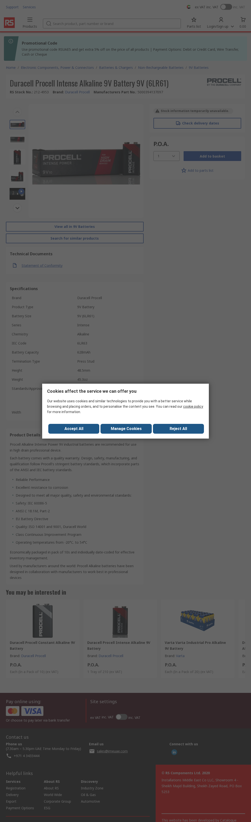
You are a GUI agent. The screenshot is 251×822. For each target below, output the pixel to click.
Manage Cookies (126, 428)
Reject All (178, 428)
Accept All (73, 428)
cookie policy (193, 406)
